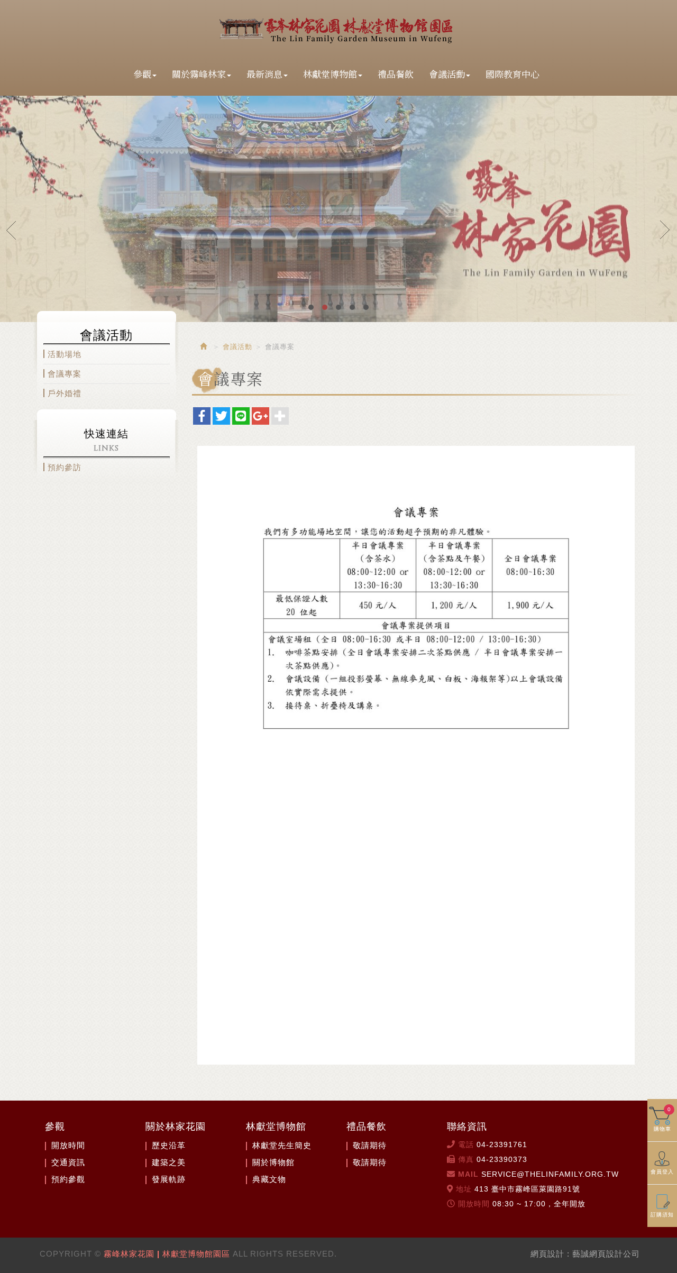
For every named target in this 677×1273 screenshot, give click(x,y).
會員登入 (662, 1172)
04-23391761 (502, 1144)
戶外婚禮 (64, 393)
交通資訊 (68, 1162)
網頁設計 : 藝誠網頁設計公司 (585, 1253)
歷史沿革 (169, 1145)
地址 (464, 1189)
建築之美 (169, 1162)
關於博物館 (273, 1162)
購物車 (662, 1119)
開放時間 (68, 1145)
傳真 (466, 1159)
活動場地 (64, 354)
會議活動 (237, 347)
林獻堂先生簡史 (282, 1145)
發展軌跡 (169, 1179)
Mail (468, 1174)
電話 (466, 1144)
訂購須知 (662, 1214)
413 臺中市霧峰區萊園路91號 (527, 1189)
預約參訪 (64, 467)
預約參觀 (68, 1179)
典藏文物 (269, 1179)
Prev (11, 229)
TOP (664, 1255)
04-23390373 (502, 1159)
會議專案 (64, 373)
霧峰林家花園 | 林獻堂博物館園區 (338, 28)
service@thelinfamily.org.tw (550, 1174)
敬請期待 (370, 1145)
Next (665, 229)
